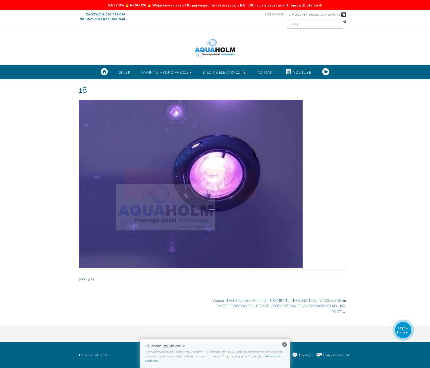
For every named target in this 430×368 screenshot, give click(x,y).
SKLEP (124, 72)
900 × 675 (86, 279)
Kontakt (266, 72)
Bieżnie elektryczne (224, 72)
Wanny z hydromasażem (166, 72)
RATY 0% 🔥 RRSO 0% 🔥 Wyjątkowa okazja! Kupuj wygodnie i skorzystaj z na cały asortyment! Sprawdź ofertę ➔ (215, 5)
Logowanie (274, 14)
